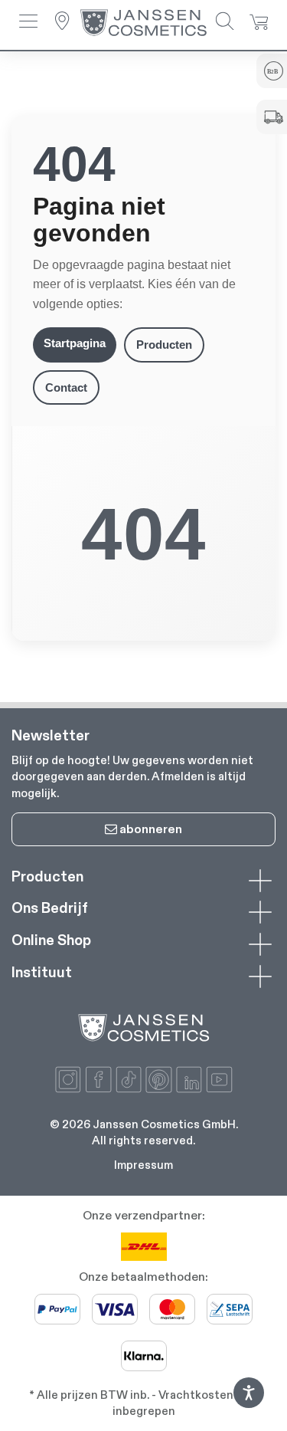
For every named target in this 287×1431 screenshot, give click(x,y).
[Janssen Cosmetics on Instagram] (68, 1079)
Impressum (143, 1164)
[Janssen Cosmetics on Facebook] (98, 1079)
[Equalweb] (248, 1404)
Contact (66, 387)
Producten (164, 344)
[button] (28, 23)
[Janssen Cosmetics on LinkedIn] (189, 1079)
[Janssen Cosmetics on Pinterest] (158, 1079)
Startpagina (75, 343)
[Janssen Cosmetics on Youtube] (219, 1079)
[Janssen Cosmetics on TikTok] (129, 1079)
